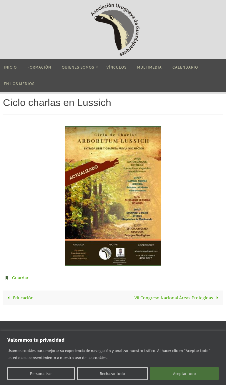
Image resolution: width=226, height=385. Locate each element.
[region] (113, 358)
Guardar (20, 277)
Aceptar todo (184, 373)
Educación (23, 296)
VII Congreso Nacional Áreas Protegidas (174, 296)
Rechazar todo (112, 373)
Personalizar (41, 373)
